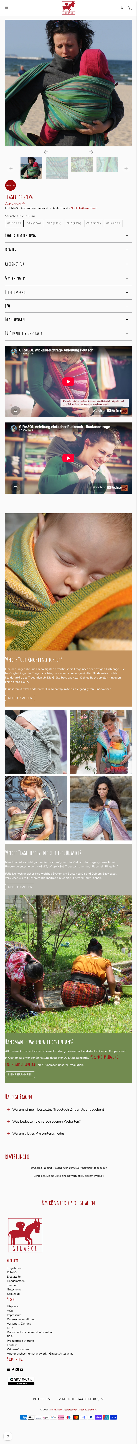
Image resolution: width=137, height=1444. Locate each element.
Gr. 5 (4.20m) (54, 223)
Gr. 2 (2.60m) (14, 223)
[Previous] (46, 151)
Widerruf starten (18, 1349)
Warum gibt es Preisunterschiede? (38, 1133)
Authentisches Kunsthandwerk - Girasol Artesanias (40, 1354)
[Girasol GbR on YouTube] (21, 1370)
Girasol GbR (55, 1409)
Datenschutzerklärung (21, 1319)
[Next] (91, 151)
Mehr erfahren (20, 887)
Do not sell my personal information (30, 1332)
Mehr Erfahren (20, 698)
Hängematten (16, 1281)
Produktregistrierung (20, 1341)
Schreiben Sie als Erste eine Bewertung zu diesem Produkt (68, 1176)
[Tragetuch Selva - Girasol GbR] (68, 83)
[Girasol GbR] (68, 8)
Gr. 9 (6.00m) (113, 223)
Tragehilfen (14, 1268)
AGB (10, 1311)
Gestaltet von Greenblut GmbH (79, 1409)
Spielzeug (13, 1294)
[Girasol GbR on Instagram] (17, 1370)
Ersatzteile (14, 1277)
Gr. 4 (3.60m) (34, 223)
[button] (68, 1175)
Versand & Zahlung (19, 1324)
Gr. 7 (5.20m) (93, 223)
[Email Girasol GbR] (8, 1370)
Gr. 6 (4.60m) (74, 223)
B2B (10, 1336)
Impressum (14, 1315)
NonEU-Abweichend (84, 208)
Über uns (13, 1306)
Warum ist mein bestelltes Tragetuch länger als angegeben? (58, 1109)
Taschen (12, 1285)
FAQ (10, 1328)
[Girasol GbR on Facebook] (13, 1370)
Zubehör (12, 1272)
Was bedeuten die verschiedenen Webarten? (46, 1121)
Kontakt (12, 1345)
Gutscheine (14, 1290)
